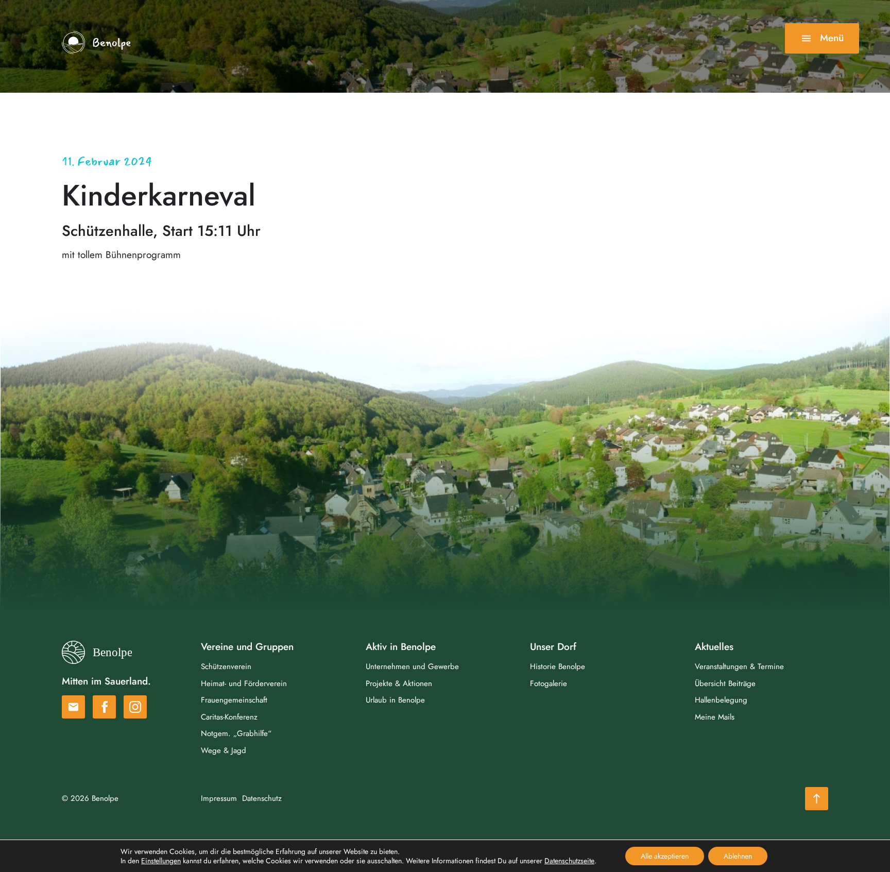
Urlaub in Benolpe (395, 700)
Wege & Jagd (223, 750)
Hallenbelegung (721, 700)
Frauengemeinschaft (234, 700)
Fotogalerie (548, 683)
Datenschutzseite (569, 860)
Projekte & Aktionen (399, 683)
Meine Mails (714, 717)
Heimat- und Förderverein (244, 683)
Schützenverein (226, 666)
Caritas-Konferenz (229, 717)
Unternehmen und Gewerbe (412, 666)
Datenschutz (262, 798)
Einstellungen (161, 860)
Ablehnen (738, 856)
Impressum (219, 798)
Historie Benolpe (557, 666)
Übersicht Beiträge (725, 683)
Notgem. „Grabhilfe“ (236, 733)
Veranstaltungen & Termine (739, 666)
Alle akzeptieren (665, 856)
